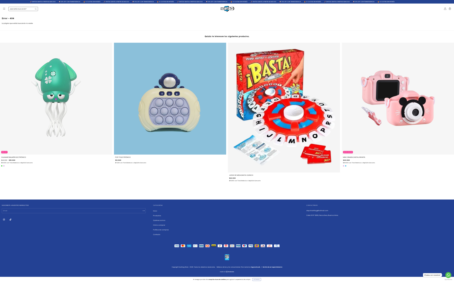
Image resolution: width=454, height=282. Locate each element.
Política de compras (161, 230)
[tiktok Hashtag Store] (10, 219)
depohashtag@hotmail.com (317, 210)
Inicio (155, 211)
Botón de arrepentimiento (272, 267)
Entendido (257, 279)
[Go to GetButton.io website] (448, 279)
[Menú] (4, 9)
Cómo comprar (159, 225)
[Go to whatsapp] (448, 275)
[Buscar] (36, 9)
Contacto (156, 234)
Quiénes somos (159, 220)
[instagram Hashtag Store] (4, 219)
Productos (157, 216)
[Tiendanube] (227, 272)
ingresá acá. (255, 267)
